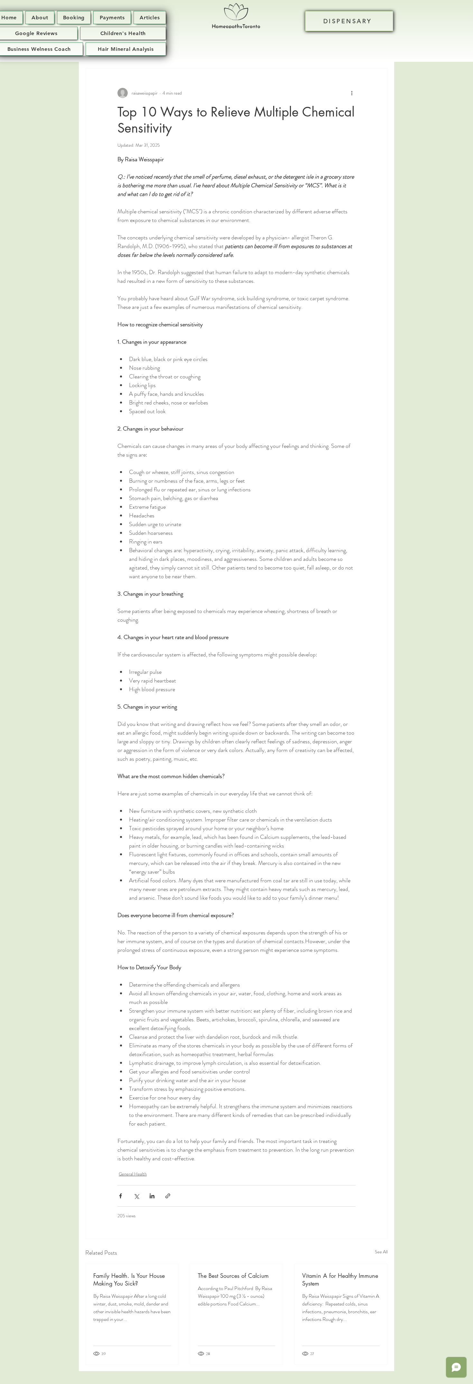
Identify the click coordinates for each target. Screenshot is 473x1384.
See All (381, 1252)
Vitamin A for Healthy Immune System (340, 1279)
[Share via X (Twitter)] (136, 1196)
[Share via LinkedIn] (152, 1196)
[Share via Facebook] (120, 1196)
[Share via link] (168, 1196)
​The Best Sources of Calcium (233, 1275)
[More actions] (352, 93)
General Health (133, 1174)
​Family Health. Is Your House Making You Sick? (129, 1279)
